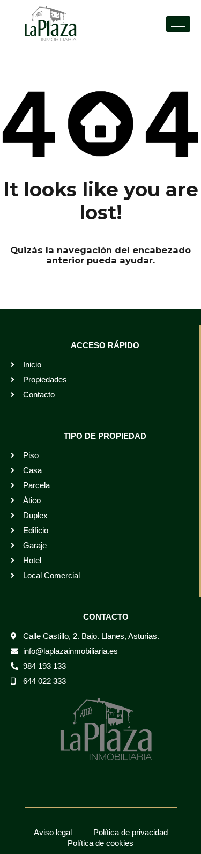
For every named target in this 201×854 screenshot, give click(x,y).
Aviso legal (53, 832)
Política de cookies (100, 843)
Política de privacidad (130, 832)
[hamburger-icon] (178, 24)
